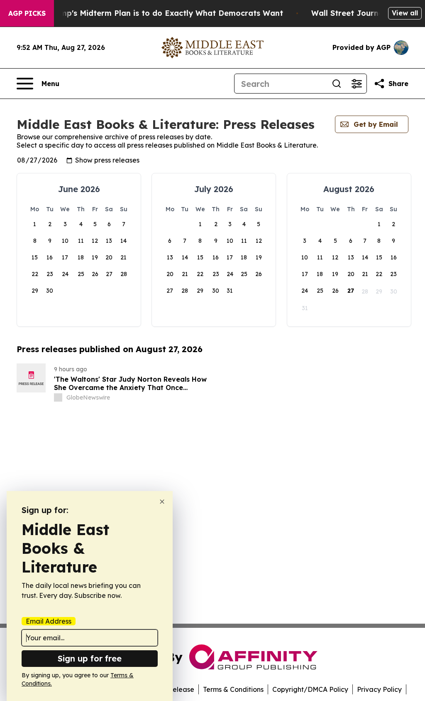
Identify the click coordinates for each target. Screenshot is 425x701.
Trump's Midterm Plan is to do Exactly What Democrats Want (165, 13)
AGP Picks (27, 13)
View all (405, 13)
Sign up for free (90, 658)
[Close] (162, 502)
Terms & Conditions (233, 689)
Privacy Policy (379, 689)
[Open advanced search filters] (356, 83)
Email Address (48, 621)
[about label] (58, 397)
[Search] (337, 83)
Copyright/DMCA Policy (310, 689)
